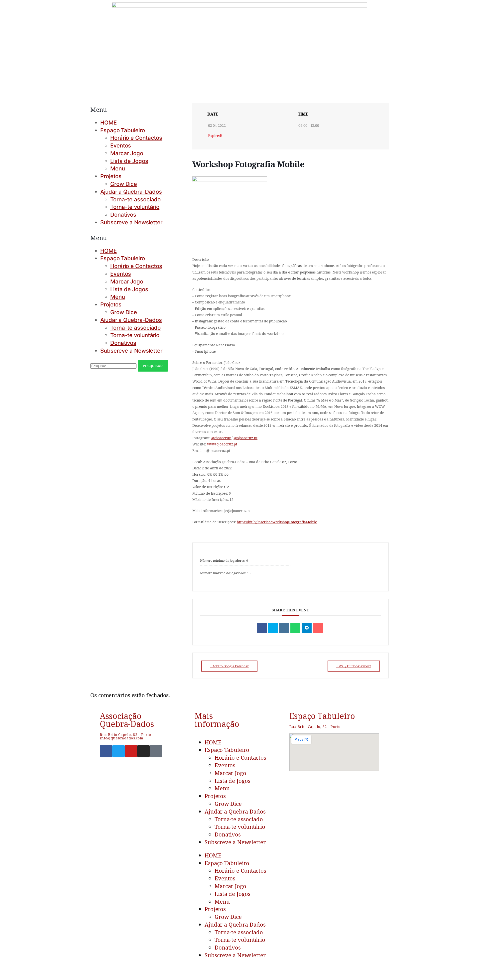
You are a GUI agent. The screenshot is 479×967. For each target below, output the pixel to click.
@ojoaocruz (221, 437)
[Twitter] (118, 751)
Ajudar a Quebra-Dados (131, 191)
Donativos (123, 214)
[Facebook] (106, 751)
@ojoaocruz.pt (245, 437)
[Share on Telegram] (307, 628)
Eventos (120, 145)
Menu (117, 168)
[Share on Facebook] (262, 628)
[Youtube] (131, 751)
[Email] (318, 628)
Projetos (110, 176)
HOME (108, 122)
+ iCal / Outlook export (353, 666)
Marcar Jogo (126, 153)
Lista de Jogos (129, 161)
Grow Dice (123, 184)
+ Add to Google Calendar (229, 666)
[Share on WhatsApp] (295, 628)
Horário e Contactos (136, 138)
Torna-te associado (135, 199)
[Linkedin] (284, 628)
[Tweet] (273, 628)
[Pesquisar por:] (114, 365)
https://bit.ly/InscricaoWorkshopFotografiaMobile (277, 522)
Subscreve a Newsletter (131, 222)
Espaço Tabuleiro (122, 130)
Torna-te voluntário (134, 207)
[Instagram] (143, 751)
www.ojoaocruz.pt (222, 444)
